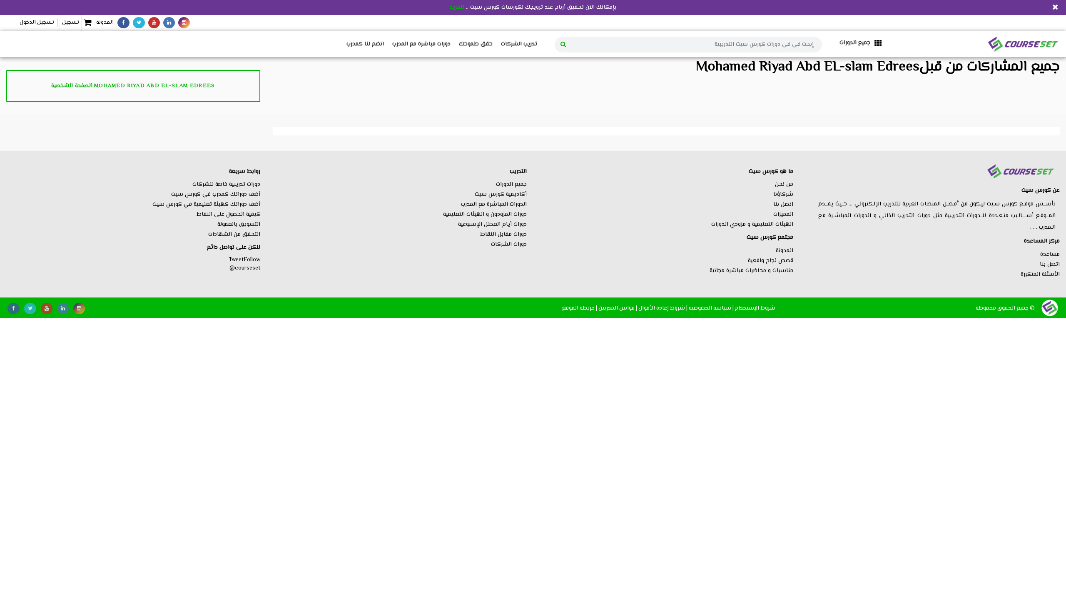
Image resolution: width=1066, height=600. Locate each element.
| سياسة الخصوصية (711, 308)
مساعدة (1050, 254)
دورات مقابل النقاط (503, 234)
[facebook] (123, 22)
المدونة (105, 22)
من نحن (784, 184)
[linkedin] (169, 22)
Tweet (236, 260)
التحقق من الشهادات (234, 234)
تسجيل (70, 22)
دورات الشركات (509, 244)
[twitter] (139, 22)
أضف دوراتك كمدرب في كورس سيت (215, 194)
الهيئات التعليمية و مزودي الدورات (752, 224)
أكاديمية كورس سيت (501, 194)
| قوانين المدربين (617, 308)
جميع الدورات (511, 184)
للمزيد (457, 7)
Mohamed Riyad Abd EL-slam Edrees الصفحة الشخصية (133, 86)
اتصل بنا (1050, 264)
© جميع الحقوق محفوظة (1005, 308)
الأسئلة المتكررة (1040, 274)
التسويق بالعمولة (238, 224)
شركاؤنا (783, 194)
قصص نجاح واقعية (770, 260)
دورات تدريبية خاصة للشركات (226, 184)
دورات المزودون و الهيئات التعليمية (485, 214)
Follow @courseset (244, 264)
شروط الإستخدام (755, 308)
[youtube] (154, 22)
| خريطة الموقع (579, 308)
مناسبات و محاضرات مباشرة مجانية (751, 270)
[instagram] (184, 22)
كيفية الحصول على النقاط (228, 214)
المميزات (783, 214)
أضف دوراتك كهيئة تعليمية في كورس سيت (206, 204)
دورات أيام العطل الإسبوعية (492, 224)
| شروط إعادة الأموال (662, 308)
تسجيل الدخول (37, 22)
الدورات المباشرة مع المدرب (494, 204)
